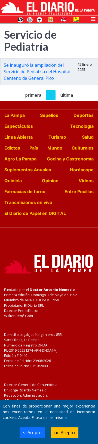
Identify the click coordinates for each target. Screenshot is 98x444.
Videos (86, 180)
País (33, 148)
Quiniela (13, 180)
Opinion (50, 180)
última (66, 95)
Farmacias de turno (24, 191)
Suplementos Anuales (27, 169)
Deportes (84, 115)
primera (33, 95)
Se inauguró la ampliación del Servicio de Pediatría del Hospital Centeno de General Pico (37, 71)
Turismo (57, 137)
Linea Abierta (18, 137)
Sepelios (49, 115)
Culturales (83, 148)
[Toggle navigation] (93, 18)
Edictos (12, 148)
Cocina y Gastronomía (70, 159)
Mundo (54, 148)
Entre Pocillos (79, 191)
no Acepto (64, 433)
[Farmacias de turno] (39, 19)
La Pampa (14, 115)
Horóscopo (82, 169)
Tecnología (82, 126)
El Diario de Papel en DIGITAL (35, 213)
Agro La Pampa (20, 159)
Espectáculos (18, 126)
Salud (88, 137)
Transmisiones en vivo (28, 202)
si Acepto (32, 433)
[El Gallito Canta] (20, 19)
